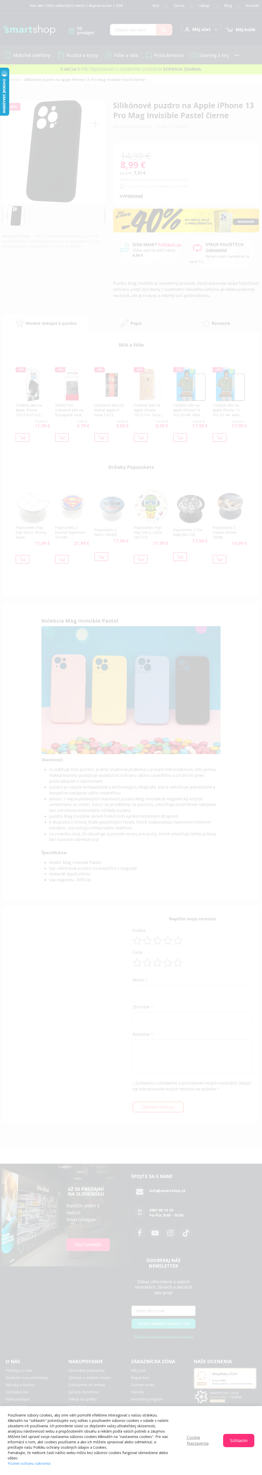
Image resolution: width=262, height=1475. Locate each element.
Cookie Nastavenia (198, 1440)
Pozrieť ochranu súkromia (29, 1463)
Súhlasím (238, 1440)
